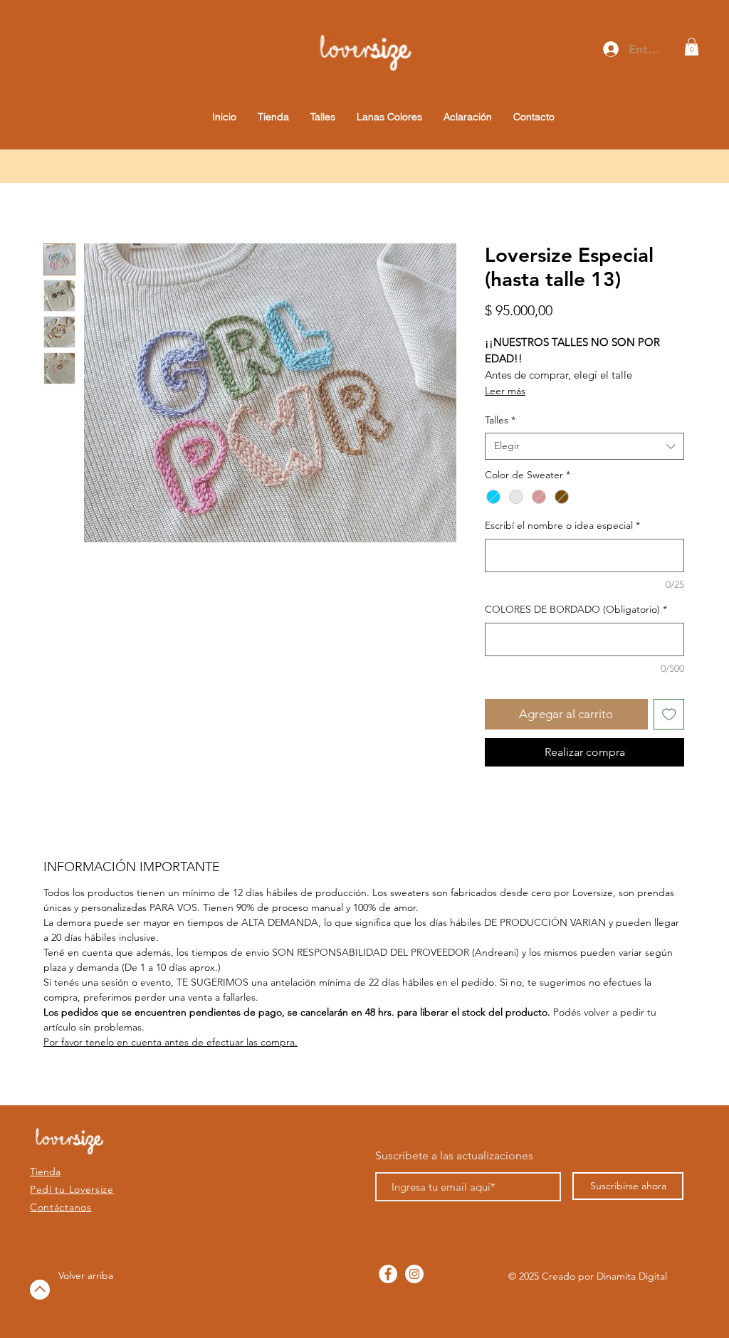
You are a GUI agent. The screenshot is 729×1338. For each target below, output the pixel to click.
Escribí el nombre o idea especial (562, 525)
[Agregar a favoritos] (669, 714)
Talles (500, 419)
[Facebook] (388, 1274)
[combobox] (584, 446)
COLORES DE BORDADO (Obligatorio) (576, 609)
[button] (691, 47)
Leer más (505, 390)
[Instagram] (414, 1274)
